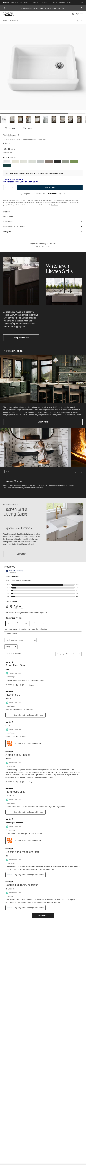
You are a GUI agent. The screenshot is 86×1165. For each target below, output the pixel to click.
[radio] (7, 161)
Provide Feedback (43, 246)
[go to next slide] (81, 8)
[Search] (73, 14)
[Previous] (75, 472)
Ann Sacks (44, 2)
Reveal (26, 2)
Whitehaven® (23, 20)
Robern (62, 2)
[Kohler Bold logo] (8, 14)
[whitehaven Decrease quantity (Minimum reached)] (5, 187)
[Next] (82, 472)
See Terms (61, 8)
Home (5, 20)
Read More (54, 205)
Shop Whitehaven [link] (21, 337)
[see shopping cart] (77, 14)
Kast (76, 2)
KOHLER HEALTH (16, 2)
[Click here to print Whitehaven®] (78, 21)
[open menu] (81, 14)
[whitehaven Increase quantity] (13, 187)
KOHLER (6, 2)
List (11, 152)
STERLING (35, 2)
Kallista (54, 2)
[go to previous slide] (4, 8)
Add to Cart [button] (50, 187)
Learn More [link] (43, 421)
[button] (3, 119)
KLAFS (69, 2)
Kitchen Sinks (13, 20)
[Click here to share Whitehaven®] (82, 21)
